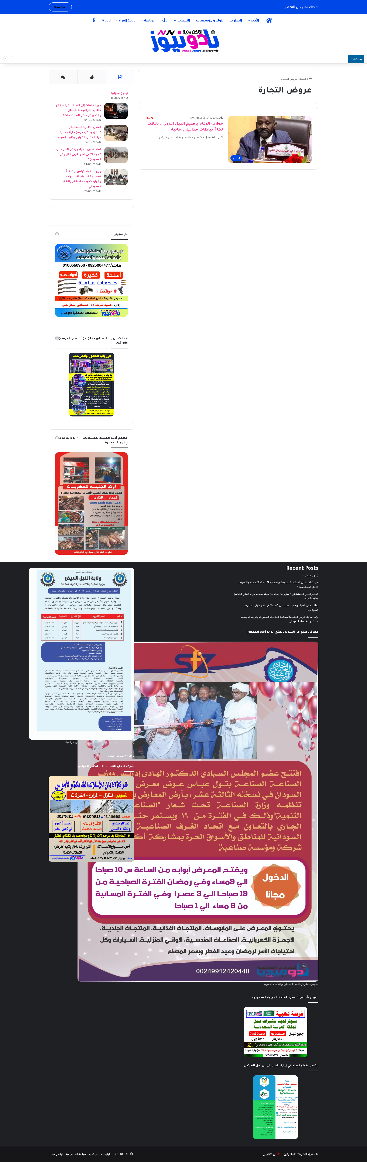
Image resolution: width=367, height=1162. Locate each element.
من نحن (93, 1154)
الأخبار (254, 20)
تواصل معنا (56, 1154)
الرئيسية (304, 78)
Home (130, 755)
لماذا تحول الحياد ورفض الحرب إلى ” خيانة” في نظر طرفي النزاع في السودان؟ (78, 154)
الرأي (164, 20)
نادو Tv (105, 20)
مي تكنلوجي (269, 1154)
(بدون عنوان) (119, 93)
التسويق (183, 20)
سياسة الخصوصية (75, 1154)
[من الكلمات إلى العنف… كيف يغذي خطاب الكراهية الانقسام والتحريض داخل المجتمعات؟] (116, 111)
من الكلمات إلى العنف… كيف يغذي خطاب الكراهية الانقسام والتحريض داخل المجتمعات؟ (284, 59)
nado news (213, 117)
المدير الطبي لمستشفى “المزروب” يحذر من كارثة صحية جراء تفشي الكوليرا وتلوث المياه (79, 132)
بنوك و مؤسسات (209, 20)
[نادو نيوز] (183, 41)
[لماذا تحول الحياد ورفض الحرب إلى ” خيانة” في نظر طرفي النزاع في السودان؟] (116, 155)
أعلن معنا (60, 7)
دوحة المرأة (127, 20)
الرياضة (149, 20)
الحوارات (235, 20)
